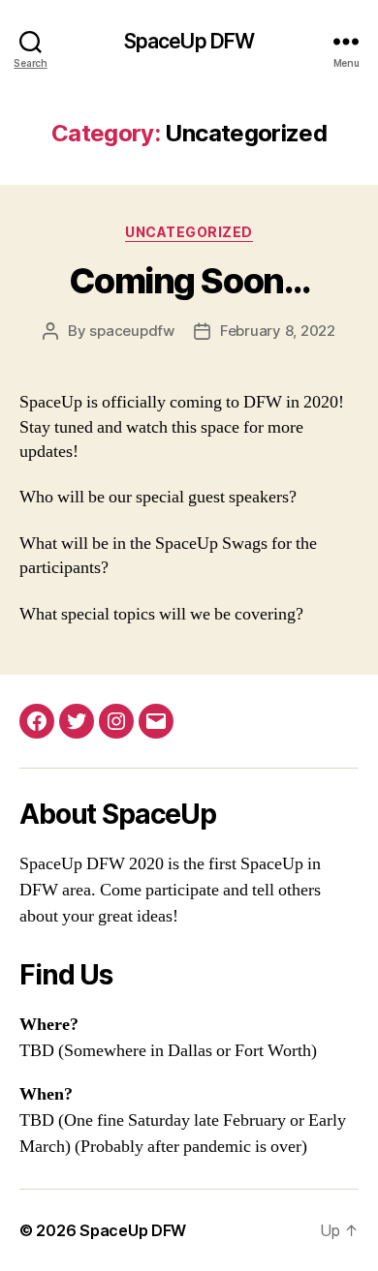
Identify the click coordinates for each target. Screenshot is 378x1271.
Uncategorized (189, 232)
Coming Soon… (189, 280)
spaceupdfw (131, 330)
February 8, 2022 (277, 330)
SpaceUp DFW (189, 41)
